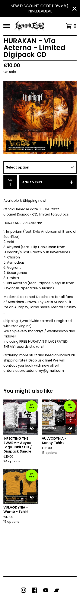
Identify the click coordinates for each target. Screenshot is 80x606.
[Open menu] (6, 26)
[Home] (30, 26)
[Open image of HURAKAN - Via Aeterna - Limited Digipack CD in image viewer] (40, 117)
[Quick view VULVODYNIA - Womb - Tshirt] (32, 497)
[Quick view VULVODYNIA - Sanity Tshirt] (70, 428)
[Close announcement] (74, 9)
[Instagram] (23, 590)
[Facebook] (34, 590)
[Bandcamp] (56, 590)
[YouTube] (45, 590)
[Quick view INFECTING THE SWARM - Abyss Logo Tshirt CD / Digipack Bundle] (32, 428)
